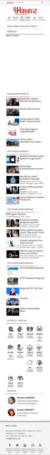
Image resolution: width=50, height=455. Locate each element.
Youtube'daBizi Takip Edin (25, 450)
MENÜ (11, 3)
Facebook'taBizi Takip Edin (9, 450)
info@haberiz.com (13, 438)
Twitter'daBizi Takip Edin (17, 450)
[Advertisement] (25, 65)
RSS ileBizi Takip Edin (40, 450)
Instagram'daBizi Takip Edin (33, 450)
